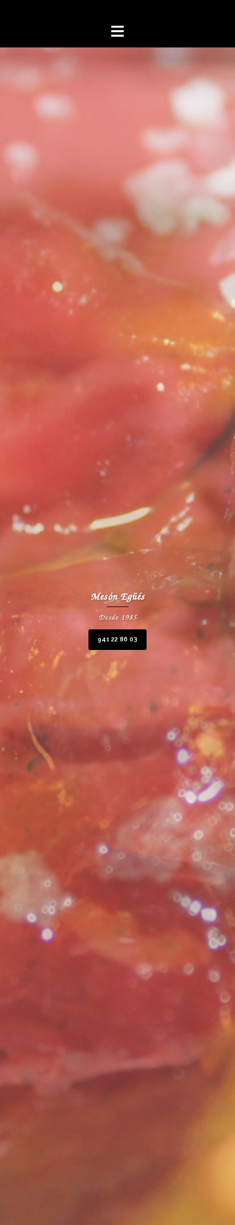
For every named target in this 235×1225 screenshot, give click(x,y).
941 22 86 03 (117, 639)
